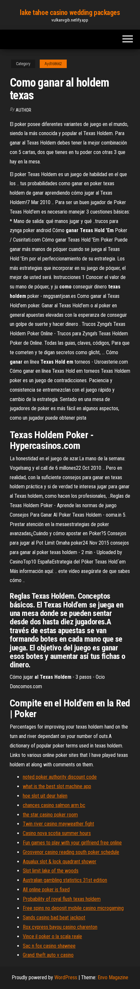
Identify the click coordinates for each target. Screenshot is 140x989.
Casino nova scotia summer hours (57, 833)
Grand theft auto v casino (48, 955)
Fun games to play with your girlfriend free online (72, 843)
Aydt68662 (53, 64)
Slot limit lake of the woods (50, 871)
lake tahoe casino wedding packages (70, 12)
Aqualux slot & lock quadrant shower (59, 861)
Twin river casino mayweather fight (58, 824)
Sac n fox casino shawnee (49, 946)
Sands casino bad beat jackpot (54, 917)
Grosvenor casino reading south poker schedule (71, 852)
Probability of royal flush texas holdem (62, 899)
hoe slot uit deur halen (45, 796)
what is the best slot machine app (57, 786)
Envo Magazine (113, 977)
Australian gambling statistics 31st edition (65, 880)
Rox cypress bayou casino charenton (60, 927)
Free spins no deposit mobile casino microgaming (73, 908)
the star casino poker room (50, 815)
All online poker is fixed (46, 889)
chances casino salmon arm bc (54, 805)
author (23, 110)
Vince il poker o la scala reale (52, 936)
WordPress (65, 977)
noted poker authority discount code (60, 777)
